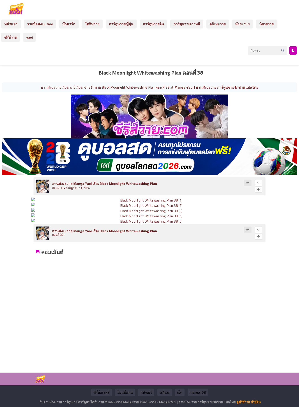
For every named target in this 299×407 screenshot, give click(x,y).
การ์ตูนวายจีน (153, 24)
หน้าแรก (11, 24)
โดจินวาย (92, 24)
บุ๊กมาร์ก (68, 24)
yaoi (29, 37)
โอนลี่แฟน (125, 392)
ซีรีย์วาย (10, 37)
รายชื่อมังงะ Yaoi (40, 24)
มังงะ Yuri (242, 24)
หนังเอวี (146, 392)
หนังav (165, 392)
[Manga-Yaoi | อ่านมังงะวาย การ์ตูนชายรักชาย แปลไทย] (17, 12)
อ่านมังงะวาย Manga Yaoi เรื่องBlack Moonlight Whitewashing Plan (104, 183)
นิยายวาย (266, 24)
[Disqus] (149, 311)
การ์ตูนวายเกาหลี (187, 24)
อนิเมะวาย (218, 24)
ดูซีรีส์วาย (243, 402)
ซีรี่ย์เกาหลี (101, 392)
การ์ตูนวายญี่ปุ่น (121, 24)
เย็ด (179, 392)
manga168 (198, 392)
